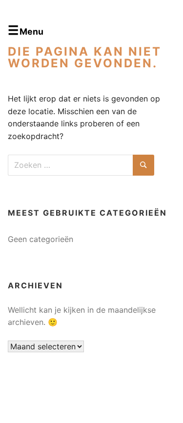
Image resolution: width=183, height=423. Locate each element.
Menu (31, 31)
